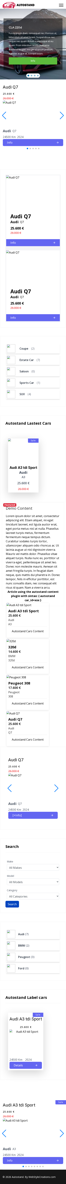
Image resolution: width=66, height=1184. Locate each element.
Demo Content (19, 508)
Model (10, 876)
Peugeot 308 (19, 683)
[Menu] (61, 5)
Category (12, 890)
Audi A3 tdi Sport (23, 611)
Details (18, 1065)
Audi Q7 (15, 719)
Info (9, 142)
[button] (28, 75)
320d (12, 647)
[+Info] (17, 815)
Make (10, 861)
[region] (33, 44)
